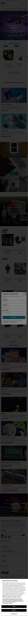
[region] (14, 598)
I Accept (14, 606)
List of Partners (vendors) (7, 603)
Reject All (14, 610)
